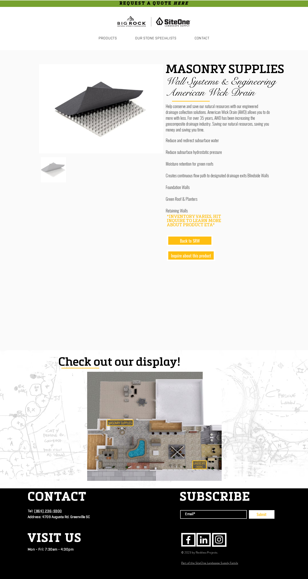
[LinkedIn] (203, 539)
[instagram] (219, 539)
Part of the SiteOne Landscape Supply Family (209, 563)
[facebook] (188, 540)
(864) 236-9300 (48, 511)
